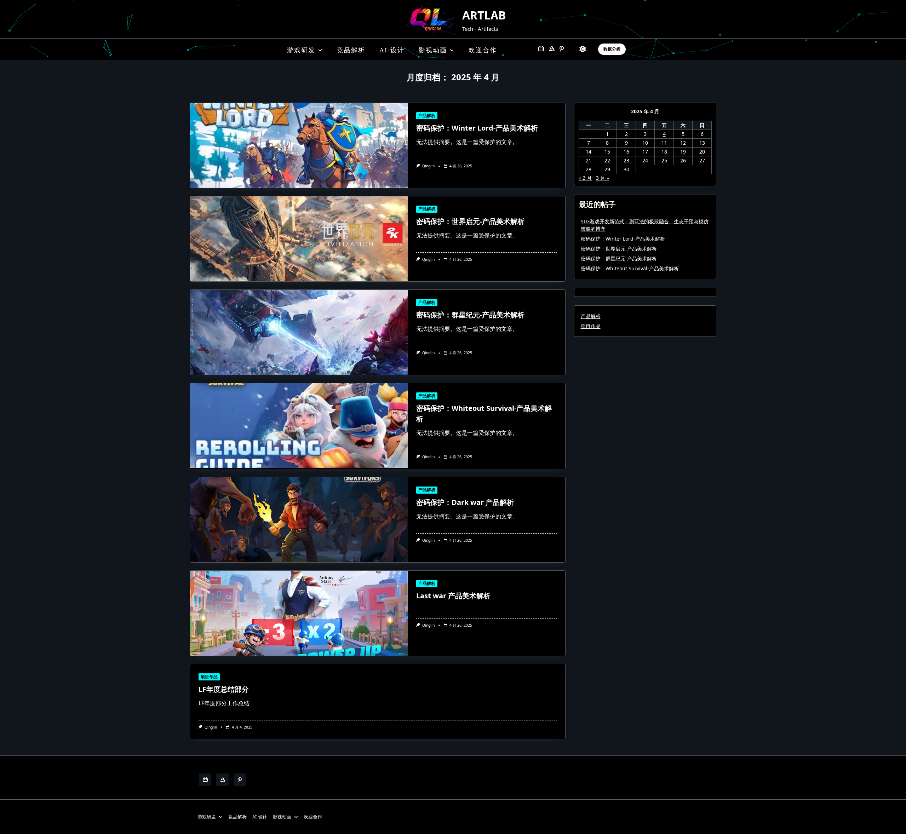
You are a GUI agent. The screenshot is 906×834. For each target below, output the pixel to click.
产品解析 (426, 116)
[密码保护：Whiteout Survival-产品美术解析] (299, 425)
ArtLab (484, 15)
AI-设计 (392, 50)
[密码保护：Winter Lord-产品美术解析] (299, 145)
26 (683, 160)
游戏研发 (301, 50)
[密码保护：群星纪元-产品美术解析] (299, 332)
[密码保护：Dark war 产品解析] (299, 519)
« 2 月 (585, 177)
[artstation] (552, 49)
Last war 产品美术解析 (453, 595)
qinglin (428, 165)
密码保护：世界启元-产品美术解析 (470, 221)
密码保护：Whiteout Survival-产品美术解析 (630, 268)
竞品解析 (351, 50)
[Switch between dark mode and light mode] (583, 49)
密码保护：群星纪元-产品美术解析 (470, 315)
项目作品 (209, 677)
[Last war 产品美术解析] (299, 613)
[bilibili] (541, 49)
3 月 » (602, 177)
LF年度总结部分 (224, 689)
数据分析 (611, 49)
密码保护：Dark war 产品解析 (465, 502)
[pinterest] (562, 49)
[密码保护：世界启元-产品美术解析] (299, 238)
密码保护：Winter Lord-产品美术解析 (477, 128)
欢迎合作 (483, 50)
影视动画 (433, 50)
